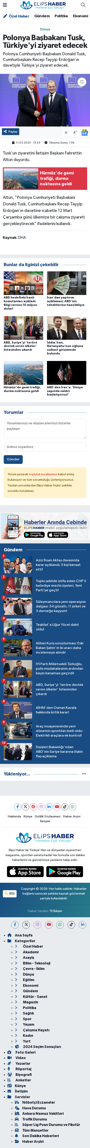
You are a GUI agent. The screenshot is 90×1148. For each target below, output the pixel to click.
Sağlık (28, 1013)
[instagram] (37, 925)
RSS (12, 893)
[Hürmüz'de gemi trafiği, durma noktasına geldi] (23, 373)
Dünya (45, 29)
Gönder (13, 459)
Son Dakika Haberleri (40, 1136)
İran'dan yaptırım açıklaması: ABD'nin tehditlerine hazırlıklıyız (66, 301)
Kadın (27, 1035)
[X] (25, 806)
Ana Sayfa (24, 935)
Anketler (23, 1080)
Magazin (30, 1002)
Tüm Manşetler (35, 1130)
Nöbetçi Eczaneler (38, 1102)
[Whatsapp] (72, 806)
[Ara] (83, 5)
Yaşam (28, 1024)
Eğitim (28, 980)
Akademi (30, 952)
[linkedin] (82, 925)
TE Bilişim (55, 911)
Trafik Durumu (34, 1119)
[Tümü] (84, 774)
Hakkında (14, 816)
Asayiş (28, 957)
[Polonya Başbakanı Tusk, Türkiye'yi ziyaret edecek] (45, 100)
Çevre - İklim (33, 969)
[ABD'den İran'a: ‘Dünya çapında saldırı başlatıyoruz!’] (67, 373)
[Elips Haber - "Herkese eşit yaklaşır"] (43, 5)
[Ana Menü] (5, 5)
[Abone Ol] (84, 132)
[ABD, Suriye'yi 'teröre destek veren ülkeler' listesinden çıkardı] (23, 328)
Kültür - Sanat (34, 997)
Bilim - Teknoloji (36, 963)
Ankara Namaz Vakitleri (43, 1113)
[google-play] (64, 872)
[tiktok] (71, 925)
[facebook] (15, 925)
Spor (26, 1019)
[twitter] (26, 925)
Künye (28, 816)
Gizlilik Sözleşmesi (48, 816)
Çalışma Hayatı (36, 1030)
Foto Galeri (25, 1052)
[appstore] (25, 872)
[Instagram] (41, 806)
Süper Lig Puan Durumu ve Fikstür (51, 1125)
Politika (61, 16)
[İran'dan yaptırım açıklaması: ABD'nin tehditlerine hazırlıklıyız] (67, 283)
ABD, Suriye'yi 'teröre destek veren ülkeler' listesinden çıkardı (20, 346)
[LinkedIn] (49, 806)
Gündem (42, 16)
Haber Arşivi (71, 816)
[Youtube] (57, 806)
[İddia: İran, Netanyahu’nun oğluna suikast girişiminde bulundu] (67, 328)
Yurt (26, 1041)
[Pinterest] (33, 806)
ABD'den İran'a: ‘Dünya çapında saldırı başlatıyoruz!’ (65, 391)
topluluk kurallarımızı (43, 474)
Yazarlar (22, 1063)
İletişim (45, 821)
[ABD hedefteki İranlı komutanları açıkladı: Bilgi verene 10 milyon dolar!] (23, 283)
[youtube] (49, 925)
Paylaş (13, 131)
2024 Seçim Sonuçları (41, 1047)
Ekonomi (80, 16)
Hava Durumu (34, 1108)
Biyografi (23, 1075)
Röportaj (23, 1069)
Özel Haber (18, 16)
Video (20, 1058)
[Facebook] (17, 806)
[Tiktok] (64, 806)
